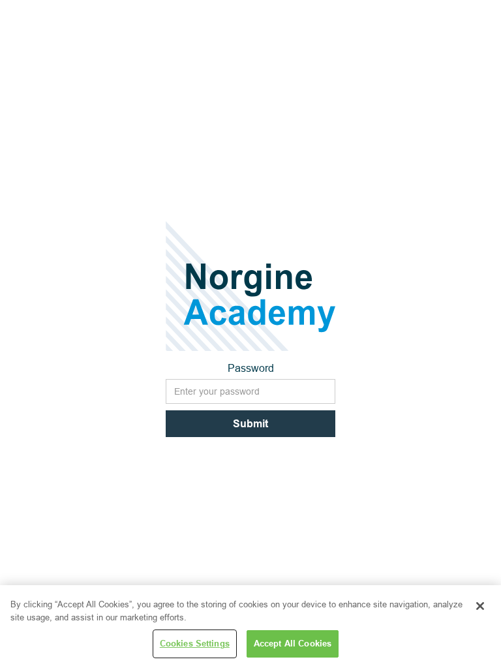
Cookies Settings (195, 643)
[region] (250, 626)
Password (251, 368)
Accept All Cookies (292, 643)
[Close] (480, 606)
